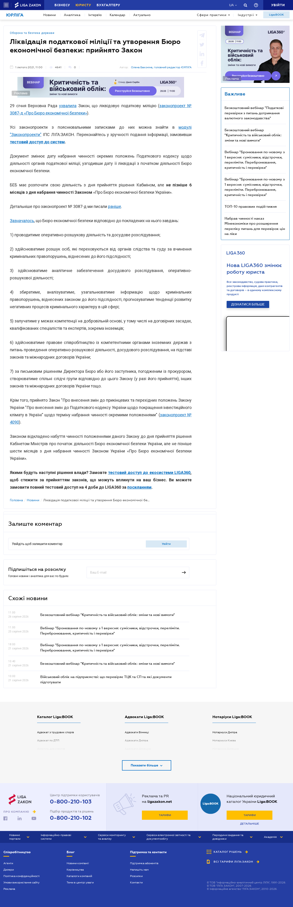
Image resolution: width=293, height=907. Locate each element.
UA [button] (231, 5)
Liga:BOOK (276, 14)
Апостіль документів (51, 748)
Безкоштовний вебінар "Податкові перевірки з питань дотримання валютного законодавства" (254, 113)
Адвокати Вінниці (137, 732)
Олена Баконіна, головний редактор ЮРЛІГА (161, 67)
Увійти (166, 543)
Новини (49, 15)
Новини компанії (78, 863)
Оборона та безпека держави (32, 33)
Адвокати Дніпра (136, 740)
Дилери (8, 869)
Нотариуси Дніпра (224, 732)
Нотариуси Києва (224, 740)
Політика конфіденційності (21, 876)
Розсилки (136, 876)
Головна (16, 500)
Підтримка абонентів (144, 863)
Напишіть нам (139, 869)
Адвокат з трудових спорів (55, 732)
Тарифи (165, 815)
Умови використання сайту (21, 882)
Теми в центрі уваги (80, 882)
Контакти (136, 882)
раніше (114, 206)
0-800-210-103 (71, 801)
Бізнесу (62, 5)
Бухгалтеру (108, 5)
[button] (6, 5)
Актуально (142, 15)
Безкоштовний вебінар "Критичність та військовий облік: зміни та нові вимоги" (107, 615)
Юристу (83, 5)
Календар (117, 15)
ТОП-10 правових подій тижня (251, 206)
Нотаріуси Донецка (225, 748)
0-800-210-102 (71, 818)
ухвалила (67, 105)
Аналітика (72, 15)
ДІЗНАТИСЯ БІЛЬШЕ (248, 304)
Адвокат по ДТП (48, 740)
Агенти (8, 863)
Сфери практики (212, 15)
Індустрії (246, 15)
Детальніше (249, 823)
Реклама (9, 889)
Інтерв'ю (95, 15)
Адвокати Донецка (138, 748)
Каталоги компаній (79, 876)
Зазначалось (22, 220)
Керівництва (75, 869)
